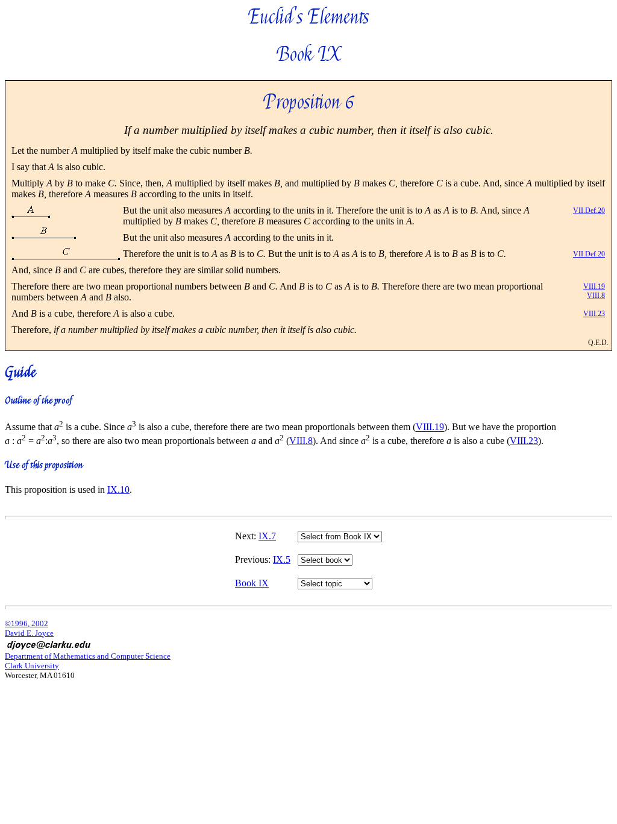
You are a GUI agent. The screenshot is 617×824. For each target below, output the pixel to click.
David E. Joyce (29, 633)
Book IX (252, 583)
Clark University (32, 665)
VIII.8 (596, 295)
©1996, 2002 (26, 623)
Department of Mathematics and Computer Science (88, 656)
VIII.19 (594, 286)
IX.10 (118, 489)
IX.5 (281, 559)
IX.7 (267, 536)
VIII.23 (594, 313)
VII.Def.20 (589, 210)
